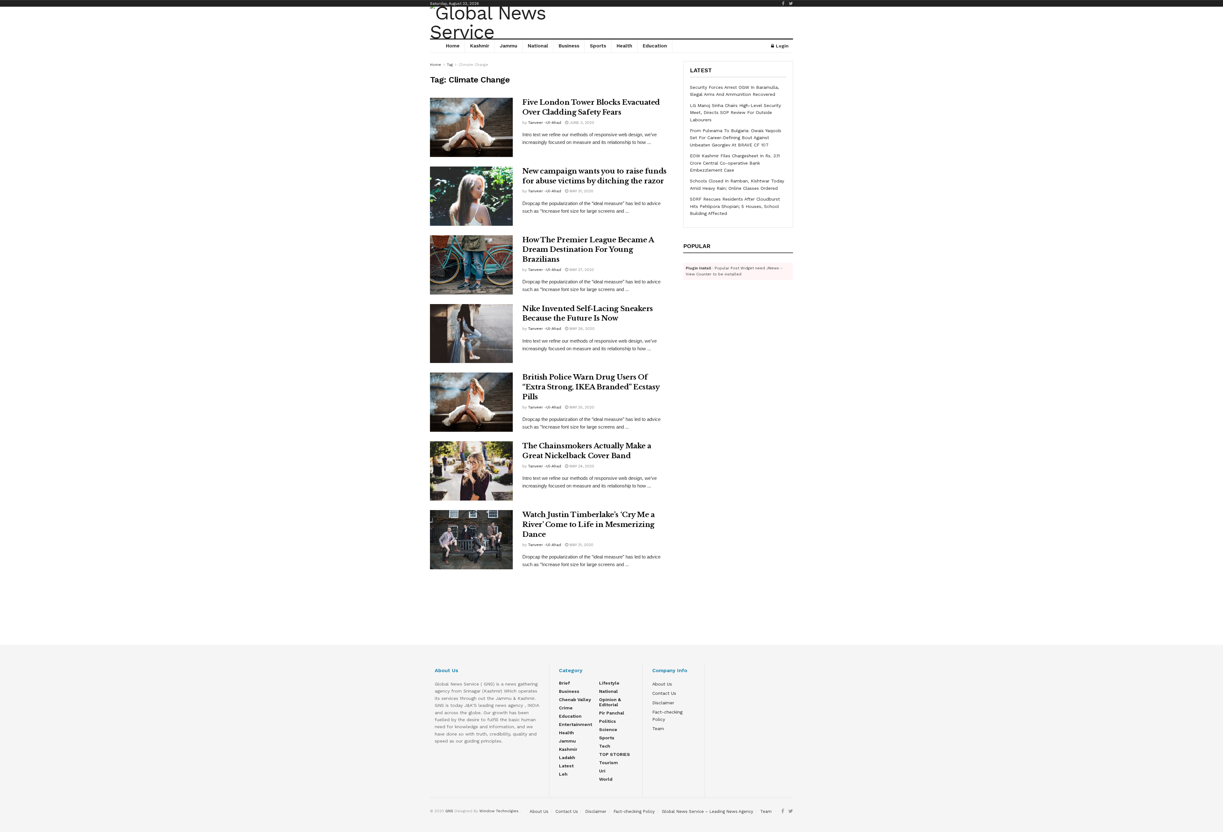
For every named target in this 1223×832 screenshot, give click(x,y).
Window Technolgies (499, 811)
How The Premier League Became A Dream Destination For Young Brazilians (588, 250)
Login (782, 45)
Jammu (508, 46)
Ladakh (567, 757)
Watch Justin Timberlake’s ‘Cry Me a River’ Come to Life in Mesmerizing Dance (588, 524)
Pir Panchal (611, 712)
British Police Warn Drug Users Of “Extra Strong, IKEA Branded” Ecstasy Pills (590, 387)
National (538, 46)
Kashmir (479, 46)
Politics (607, 721)
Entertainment (575, 724)
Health (624, 46)
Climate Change (473, 64)
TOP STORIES (614, 754)
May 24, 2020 (581, 466)
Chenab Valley (575, 699)
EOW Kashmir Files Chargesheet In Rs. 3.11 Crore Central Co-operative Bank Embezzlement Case (735, 163)
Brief (564, 683)
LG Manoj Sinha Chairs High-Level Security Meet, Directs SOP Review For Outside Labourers (735, 112)
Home (453, 46)
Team (658, 728)
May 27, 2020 (581, 269)
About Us (662, 683)
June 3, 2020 (581, 122)
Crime (566, 707)
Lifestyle (609, 683)
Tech (604, 746)
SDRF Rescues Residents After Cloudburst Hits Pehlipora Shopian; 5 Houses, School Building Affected (735, 206)
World (605, 779)
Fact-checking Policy (634, 811)
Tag (450, 64)
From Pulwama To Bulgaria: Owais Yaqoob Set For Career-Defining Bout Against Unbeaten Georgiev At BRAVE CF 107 (735, 137)
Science (608, 729)
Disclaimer (663, 702)
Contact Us (664, 693)
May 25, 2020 (581, 407)
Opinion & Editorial (610, 702)
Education (655, 46)
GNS (449, 811)
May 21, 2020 (580, 545)
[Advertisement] (611, 619)
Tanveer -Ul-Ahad (544, 122)
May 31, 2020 (580, 191)
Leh (563, 774)
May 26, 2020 (581, 328)
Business (569, 46)
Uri (602, 770)
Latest (566, 765)
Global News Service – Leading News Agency (707, 811)
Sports (598, 46)
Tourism (608, 762)
